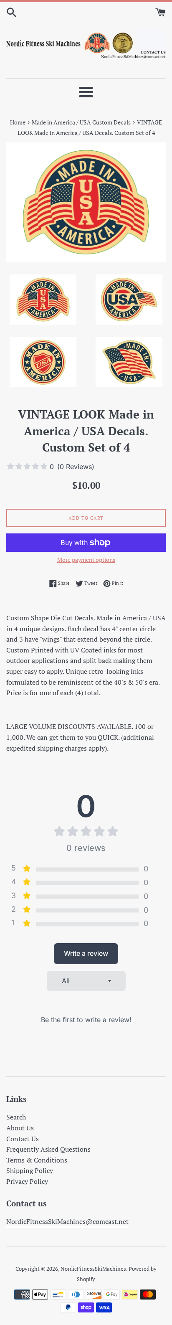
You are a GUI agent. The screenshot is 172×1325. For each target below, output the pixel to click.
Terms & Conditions (36, 1160)
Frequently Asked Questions (48, 1149)
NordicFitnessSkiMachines (93, 1268)
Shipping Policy (29, 1170)
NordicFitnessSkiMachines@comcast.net (67, 1221)
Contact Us (22, 1138)
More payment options (86, 560)
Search (16, 1117)
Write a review (86, 953)
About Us (20, 1127)
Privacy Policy (27, 1181)
